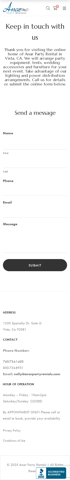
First (5, 153)
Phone (8, 181)
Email (7, 202)
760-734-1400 (13, 361)
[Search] (48, 8)
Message (10, 224)
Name (8, 133)
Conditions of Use (14, 440)
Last (5, 171)
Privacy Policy (12, 430)
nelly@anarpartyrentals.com (37, 373)
